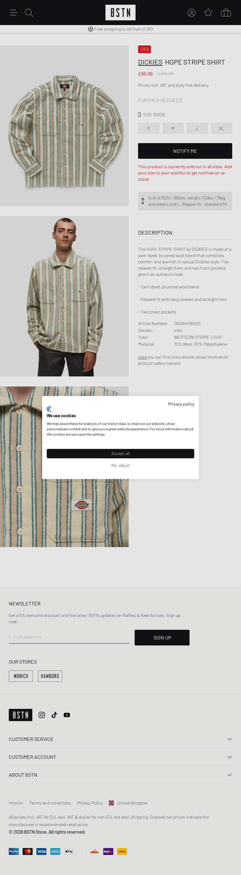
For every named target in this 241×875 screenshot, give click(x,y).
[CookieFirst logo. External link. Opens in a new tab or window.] (49, 409)
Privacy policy (181, 403)
